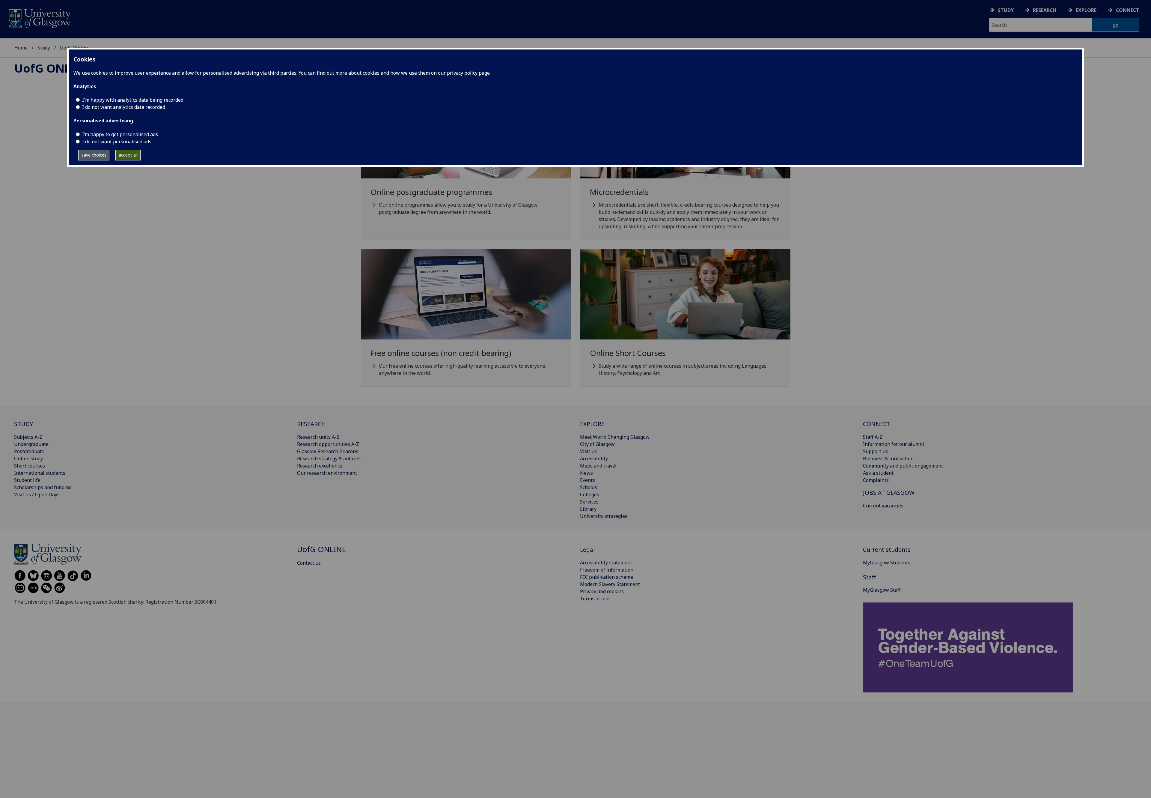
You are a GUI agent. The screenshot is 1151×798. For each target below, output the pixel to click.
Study (1006, 10)
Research (1044, 10)
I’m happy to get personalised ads (120, 134)
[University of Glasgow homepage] (39, 18)
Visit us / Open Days (37, 494)
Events (587, 480)
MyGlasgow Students (886, 562)
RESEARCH (311, 424)
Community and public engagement (903, 465)
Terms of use (594, 598)
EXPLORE (592, 424)
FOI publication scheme (606, 577)
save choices (94, 155)
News (586, 473)
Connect (1127, 10)
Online (52, 68)
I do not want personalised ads (116, 141)
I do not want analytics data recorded (123, 107)
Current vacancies (883, 505)
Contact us (309, 563)
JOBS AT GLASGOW (889, 493)
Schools (588, 487)
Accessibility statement (606, 562)
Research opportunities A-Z (328, 444)
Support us (875, 451)
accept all (128, 155)
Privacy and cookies (602, 591)
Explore (1086, 10)
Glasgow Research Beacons (327, 451)
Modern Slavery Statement (610, 584)
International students (39, 473)
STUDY (23, 424)
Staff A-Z (872, 437)
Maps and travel (598, 465)
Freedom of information (606, 569)
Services (589, 501)
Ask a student (878, 473)
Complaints (876, 480)
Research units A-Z (318, 437)
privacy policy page (468, 73)
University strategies (603, 516)
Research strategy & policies (329, 458)
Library (588, 509)
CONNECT (877, 424)
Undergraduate (31, 444)
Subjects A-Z (28, 437)
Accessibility (594, 458)
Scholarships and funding (43, 487)
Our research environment (327, 473)
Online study (28, 458)
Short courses (29, 465)
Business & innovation (888, 458)
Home (21, 47)
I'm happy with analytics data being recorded (132, 100)
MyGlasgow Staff (882, 590)
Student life (27, 480)
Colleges (589, 494)
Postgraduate (29, 451)
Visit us (588, 451)
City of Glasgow (597, 444)
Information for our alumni (893, 444)
